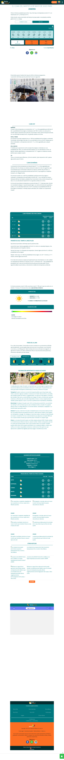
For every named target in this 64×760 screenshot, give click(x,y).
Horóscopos (48, 712)
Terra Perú (15, 712)
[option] (17, 42)
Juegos (22, 715)
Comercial (29, 721)
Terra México (48, 709)
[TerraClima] (59, 2)
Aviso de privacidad (28, 731)
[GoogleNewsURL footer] (35, 742)
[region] (32, 64)
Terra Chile (15, 709)
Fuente (49, 48)
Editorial (35, 721)
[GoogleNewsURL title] (36, 53)
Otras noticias (41, 715)
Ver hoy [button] (41, 22)
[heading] (32, 582)
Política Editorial (37, 731)
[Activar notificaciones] (56, 756)
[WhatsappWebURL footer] (31, 742)
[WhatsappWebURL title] (31, 53)
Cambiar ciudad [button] (23, 22)
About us (43, 731)
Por (12, 48)
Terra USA (32, 712)
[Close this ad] (63, 753)
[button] (6, 47)
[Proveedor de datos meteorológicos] (32, 749)
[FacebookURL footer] (27, 742)
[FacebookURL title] (27, 53)
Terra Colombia (32, 709)
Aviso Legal (21, 731)
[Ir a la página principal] (5, 2)
